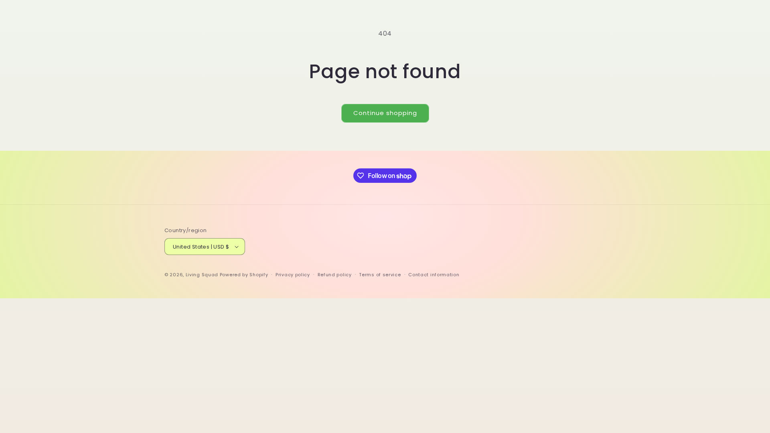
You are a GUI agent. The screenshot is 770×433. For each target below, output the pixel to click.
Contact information (433, 274)
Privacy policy (293, 274)
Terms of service (380, 274)
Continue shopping (385, 113)
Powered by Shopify (244, 274)
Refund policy (335, 274)
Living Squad (202, 274)
